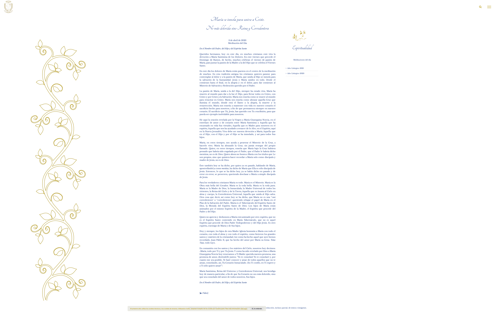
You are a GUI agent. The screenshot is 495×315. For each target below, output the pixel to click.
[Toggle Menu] (489, 7)
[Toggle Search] (480, 7)
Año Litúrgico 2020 (295, 73)
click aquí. (244, 309)
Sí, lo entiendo (257, 308)
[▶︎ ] (204, 293)
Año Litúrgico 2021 (295, 68)
